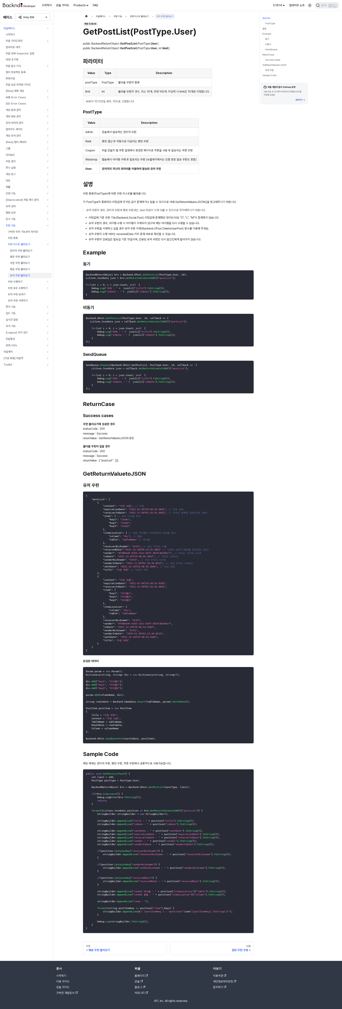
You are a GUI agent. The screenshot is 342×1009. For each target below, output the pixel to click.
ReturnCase (268, 54)
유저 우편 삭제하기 (18, 300)
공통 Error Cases (16, 97)
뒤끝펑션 (10, 339)
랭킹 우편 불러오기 (20, 256)
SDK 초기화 (12, 59)
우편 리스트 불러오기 (19, 244)
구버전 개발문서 (65, 993)
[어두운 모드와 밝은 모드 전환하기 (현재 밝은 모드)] (310, 5)
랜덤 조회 (11, 212)
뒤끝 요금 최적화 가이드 (18, 84)
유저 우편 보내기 (16, 294)
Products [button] (80, 5)
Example (266, 33)
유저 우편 (269, 70)
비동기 (268, 44)
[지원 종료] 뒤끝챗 (13, 358)
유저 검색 (11, 206)
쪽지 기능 (11, 306)
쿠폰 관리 (11, 161)
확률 (8, 187)
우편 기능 (11, 225)
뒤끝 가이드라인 (14, 40)
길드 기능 (11, 313)
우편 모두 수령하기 (18, 288)
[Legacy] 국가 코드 (17, 332)
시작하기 (47, 5)
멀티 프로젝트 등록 (16, 72)
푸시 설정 (11, 167)
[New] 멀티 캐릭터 (16, 142)
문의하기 (218, 987)
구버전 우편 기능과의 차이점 (23, 231)
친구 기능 (11, 219)
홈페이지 (140, 975)
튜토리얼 (10, 78)
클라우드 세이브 (14, 129)
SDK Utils (11, 345)
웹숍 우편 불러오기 (20, 269)
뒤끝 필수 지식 (13, 66)
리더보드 (10, 155)
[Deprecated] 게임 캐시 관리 (22, 199)
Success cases (272, 59)
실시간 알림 (12, 319)
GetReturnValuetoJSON (274, 65)
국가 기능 (11, 326)
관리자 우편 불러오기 (21, 250)
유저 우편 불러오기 (20, 275)
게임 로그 (11, 174)
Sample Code (269, 75)
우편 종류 (13, 238)
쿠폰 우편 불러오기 (20, 263)
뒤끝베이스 (9, 28)
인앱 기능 (11, 193)
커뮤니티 (140, 993)
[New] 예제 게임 (15, 91)
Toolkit (8, 364)
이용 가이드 (62, 981)
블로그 (138, 987)
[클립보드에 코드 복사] (249, 275)
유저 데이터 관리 (14, 122)
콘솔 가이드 (62, 5)
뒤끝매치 (8, 351)
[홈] (86, 16)
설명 (264, 28)
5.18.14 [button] (277, 5)
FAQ (95, 5)
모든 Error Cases (16, 103)
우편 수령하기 (15, 281)
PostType (270, 23)
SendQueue (271, 49)
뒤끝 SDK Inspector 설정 (20, 53)
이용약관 (218, 975)
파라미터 (266, 18)
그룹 (8, 148)
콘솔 (137, 981)
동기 (267, 39)
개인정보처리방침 (223, 981)
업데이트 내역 (13, 47)
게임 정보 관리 (13, 116)
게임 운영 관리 (13, 110)
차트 (8, 180)
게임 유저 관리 (13, 135)
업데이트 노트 (297, 5)
